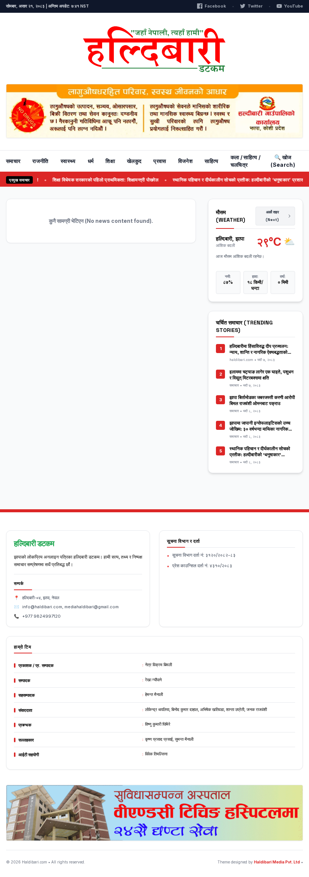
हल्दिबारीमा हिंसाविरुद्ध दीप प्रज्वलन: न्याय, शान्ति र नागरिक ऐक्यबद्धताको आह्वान (258, 352)
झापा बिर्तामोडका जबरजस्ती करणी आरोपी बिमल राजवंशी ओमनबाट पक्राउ (262, 400)
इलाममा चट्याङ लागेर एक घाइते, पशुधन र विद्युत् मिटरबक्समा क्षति (261, 375)
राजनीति (40, 161)
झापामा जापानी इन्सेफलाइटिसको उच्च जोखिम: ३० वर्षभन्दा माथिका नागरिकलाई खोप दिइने (262, 429)
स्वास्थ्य (68, 161)
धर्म (91, 161)
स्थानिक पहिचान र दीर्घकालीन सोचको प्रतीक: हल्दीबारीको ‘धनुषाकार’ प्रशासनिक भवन (259, 455)
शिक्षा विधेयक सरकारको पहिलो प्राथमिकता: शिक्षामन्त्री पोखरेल (98, 180)
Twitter (255, 6)
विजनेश (185, 161)
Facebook (215, 6)
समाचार (13, 161)
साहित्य (211, 161)
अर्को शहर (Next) (272, 216)
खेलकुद (134, 161)
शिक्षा (110, 161)
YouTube (293, 6)
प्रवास (159, 161)
